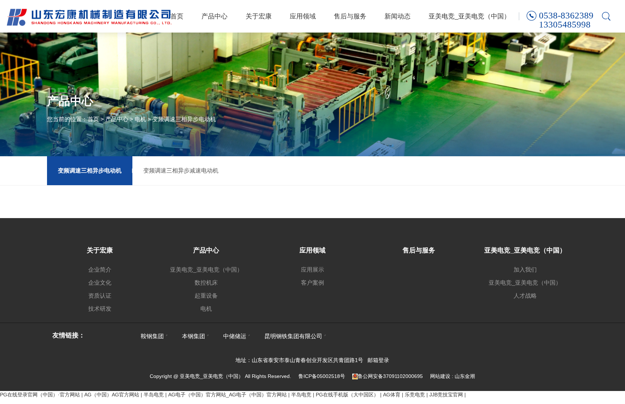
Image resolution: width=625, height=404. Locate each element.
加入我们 (525, 270)
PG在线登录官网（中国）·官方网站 (40, 394)
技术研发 (99, 309)
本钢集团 (193, 336)
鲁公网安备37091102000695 (390, 376)
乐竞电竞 (415, 394)
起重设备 (206, 296)
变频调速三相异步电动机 (184, 119)
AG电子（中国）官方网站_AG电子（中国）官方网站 (227, 394)
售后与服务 (350, 16)
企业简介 (99, 270)
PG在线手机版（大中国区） (347, 394)
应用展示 (312, 270)
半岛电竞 (154, 394)
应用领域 (303, 16)
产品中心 (214, 16)
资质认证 (99, 296)
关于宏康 (259, 16)
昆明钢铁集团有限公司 (293, 336)
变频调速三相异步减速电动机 (180, 170)
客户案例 (312, 283)
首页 (176, 16)
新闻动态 (397, 16)
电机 (140, 119)
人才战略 (525, 296)
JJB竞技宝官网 (446, 394)
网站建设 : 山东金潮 (452, 376)
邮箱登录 (378, 360)
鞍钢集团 (152, 336)
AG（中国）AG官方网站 (111, 394)
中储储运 (234, 336)
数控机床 (206, 283)
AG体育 (391, 394)
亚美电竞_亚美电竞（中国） (469, 16)
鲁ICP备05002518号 (321, 376)
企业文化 (99, 283)
